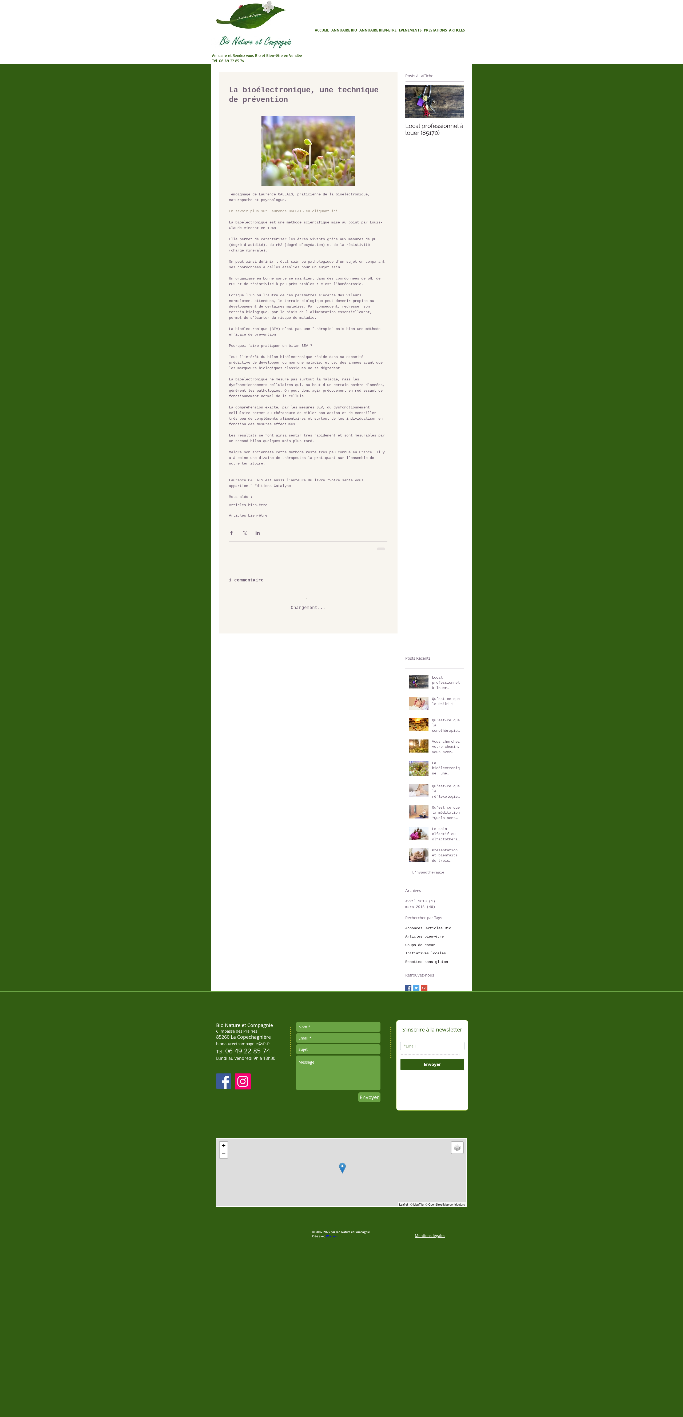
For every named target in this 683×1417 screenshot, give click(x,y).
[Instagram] (243, 1200)
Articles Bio (438, 1046)
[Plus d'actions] (384, 634)
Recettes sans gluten (426, 1080)
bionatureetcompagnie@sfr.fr (243, 1162)
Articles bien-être (248, 505)
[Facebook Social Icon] (223, 1199)
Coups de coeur (420, 1063)
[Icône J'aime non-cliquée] (245, 734)
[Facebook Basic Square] (408, 1106)
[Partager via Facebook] (231, 532)
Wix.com (331, 1354)
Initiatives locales (425, 1072)
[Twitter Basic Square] (416, 1106)
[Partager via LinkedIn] (257, 532)
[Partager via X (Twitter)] (244, 532)
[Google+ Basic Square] (424, 1106)
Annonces (413, 1046)
